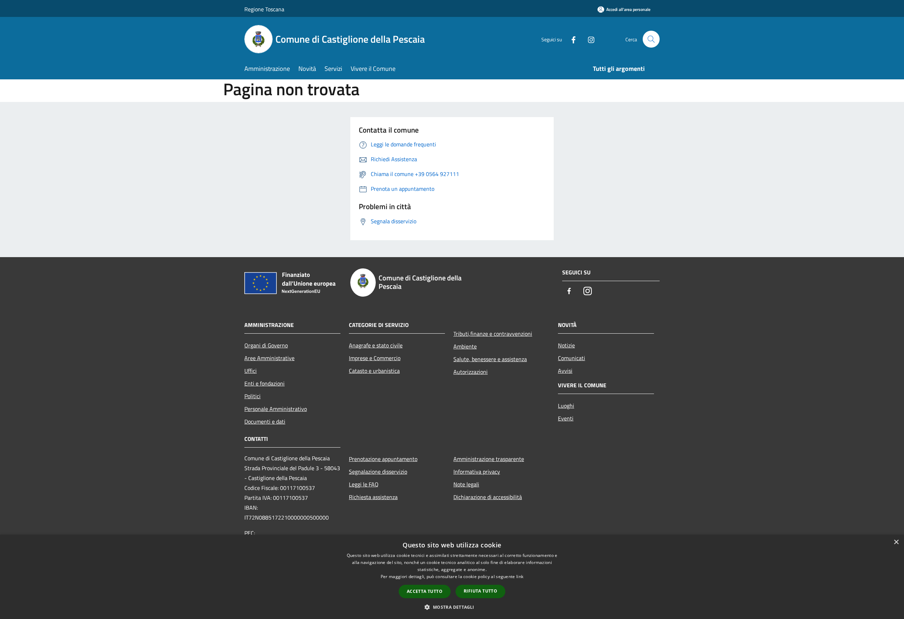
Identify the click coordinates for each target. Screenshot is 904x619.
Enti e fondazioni (264, 383)
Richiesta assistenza (373, 497)
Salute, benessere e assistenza (490, 359)
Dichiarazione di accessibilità (487, 497)
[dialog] (452, 577)
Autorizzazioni (470, 372)
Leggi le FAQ (364, 484)
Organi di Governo (266, 345)
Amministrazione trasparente (488, 459)
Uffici (250, 370)
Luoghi (566, 405)
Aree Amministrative (269, 358)
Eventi (565, 418)
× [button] (896, 542)
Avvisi (565, 370)
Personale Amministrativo (275, 409)
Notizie (566, 345)
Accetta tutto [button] (424, 591)
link (519, 576)
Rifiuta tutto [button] (480, 591)
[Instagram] (588, 39)
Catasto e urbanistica (374, 370)
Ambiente (465, 346)
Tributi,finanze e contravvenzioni (492, 333)
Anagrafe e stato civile (376, 345)
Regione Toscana (264, 9)
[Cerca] (651, 39)
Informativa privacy (476, 471)
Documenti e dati (264, 421)
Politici (252, 396)
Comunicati (571, 358)
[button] (452, 607)
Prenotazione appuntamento (383, 459)
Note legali (466, 484)
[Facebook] (571, 39)
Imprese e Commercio (374, 358)
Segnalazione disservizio (378, 471)
